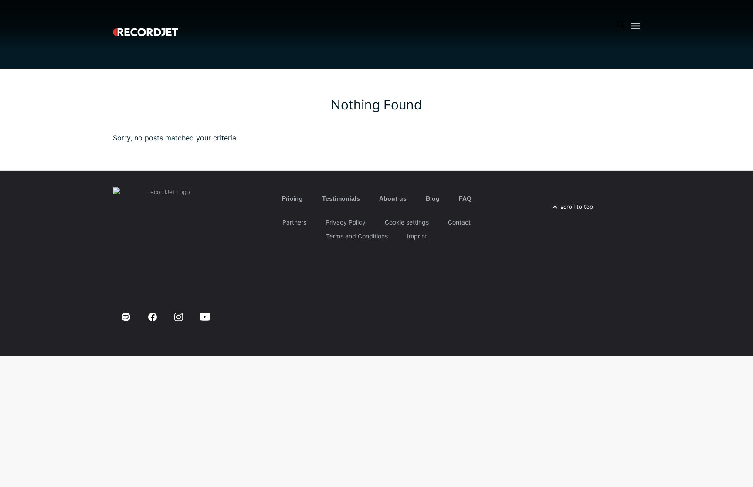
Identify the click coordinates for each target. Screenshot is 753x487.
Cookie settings (407, 222)
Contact (459, 222)
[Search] (621, 25)
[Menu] (635, 25)
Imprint (417, 236)
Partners (294, 222)
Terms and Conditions (357, 236)
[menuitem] (621, 25)
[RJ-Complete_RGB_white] (145, 25)
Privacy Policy (346, 222)
